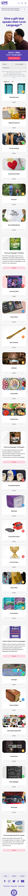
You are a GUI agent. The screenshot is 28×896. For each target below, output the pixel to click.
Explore (14, 268)
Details (14, 102)
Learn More (16, 10)
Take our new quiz (14, 58)
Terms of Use (7, 886)
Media (14, 876)
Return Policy (21, 886)
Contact (22, 876)
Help (6, 876)
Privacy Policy (14, 886)
